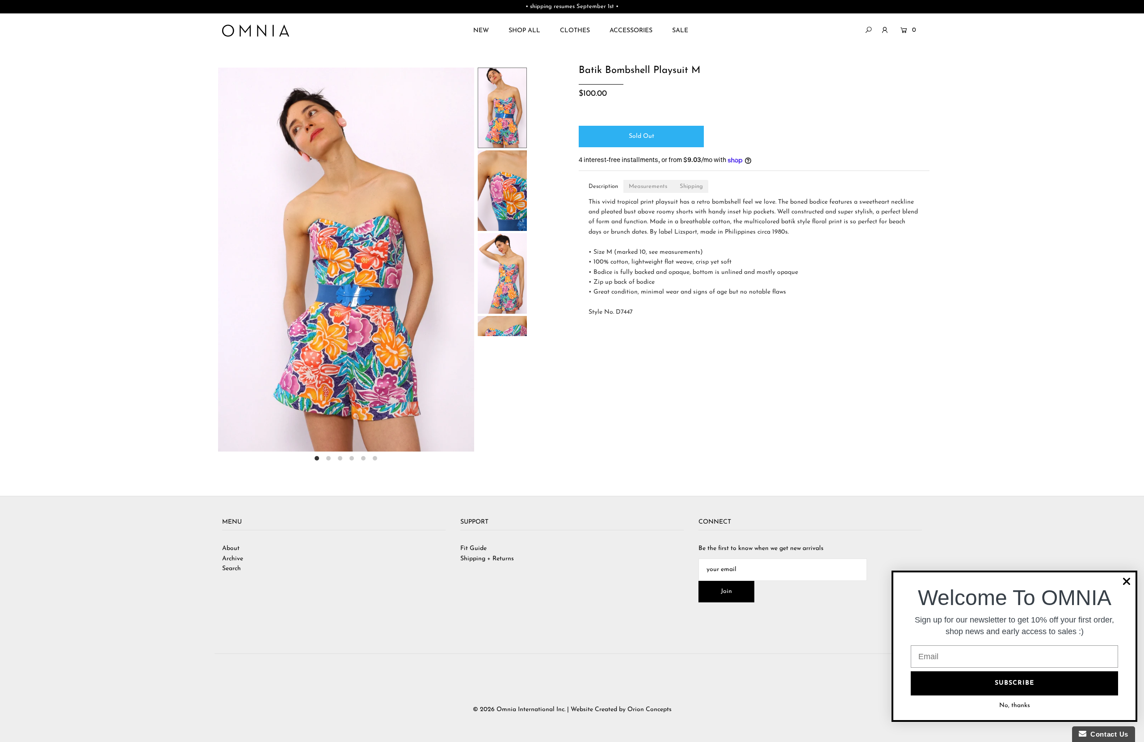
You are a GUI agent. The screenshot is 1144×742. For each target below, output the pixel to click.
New (481, 30)
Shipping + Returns (487, 558)
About (231, 548)
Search (231, 568)
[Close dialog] (1126, 581)
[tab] (603, 186)
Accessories (631, 30)
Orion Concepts (649, 709)
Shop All (524, 30)
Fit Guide (473, 548)
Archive (232, 558)
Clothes (575, 30)
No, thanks (1014, 705)
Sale (680, 30)
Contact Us (1107, 734)
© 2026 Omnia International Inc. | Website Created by (550, 709)
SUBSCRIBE (1014, 683)
